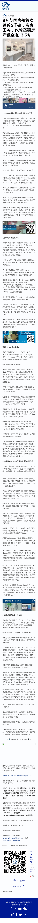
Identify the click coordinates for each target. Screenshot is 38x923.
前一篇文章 (19, 880)
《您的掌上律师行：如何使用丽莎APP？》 (18, 776)
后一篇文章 (19, 886)
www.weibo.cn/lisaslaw (11, 840)
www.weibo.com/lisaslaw (12, 838)
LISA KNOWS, (12, 902)
